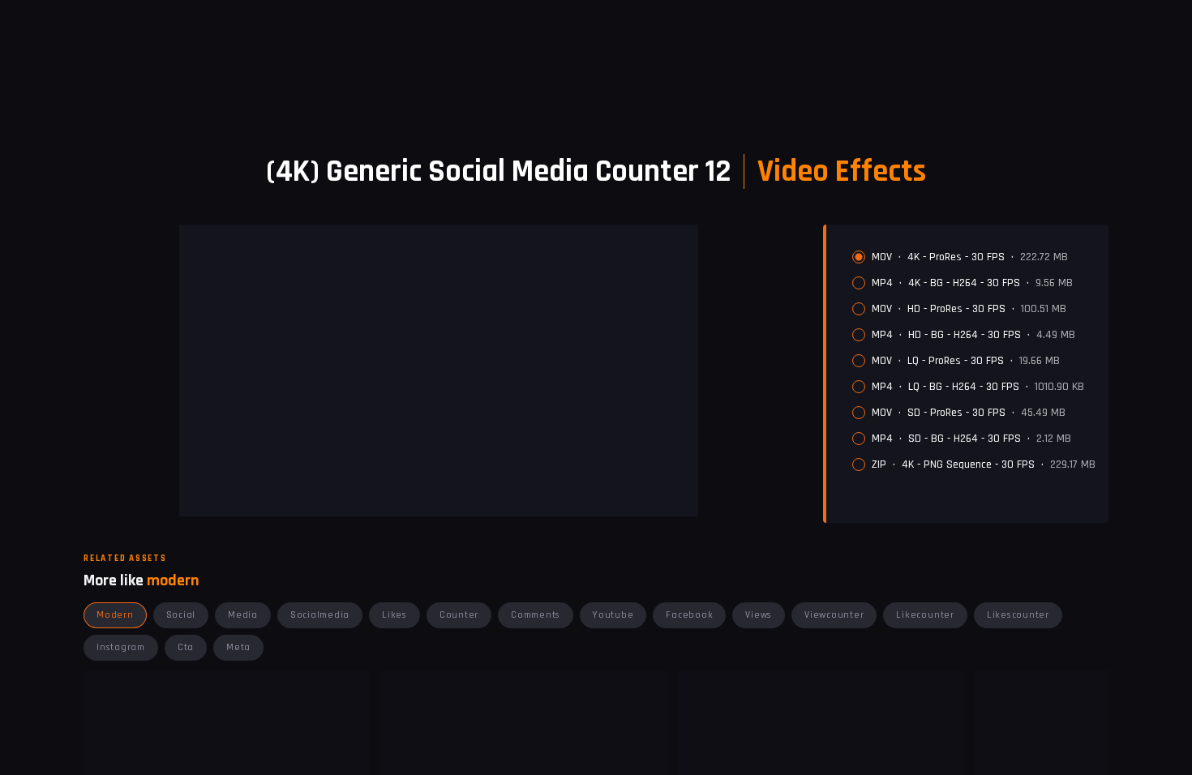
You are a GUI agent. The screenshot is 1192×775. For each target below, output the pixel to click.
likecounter (925, 615)
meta (238, 647)
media (243, 615)
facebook (689, 615)
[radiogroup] (974, 360)
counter (458, 615)
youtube (613, 615)
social (181, 615)
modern (115, 615)
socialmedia (319, 615)
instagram (120, 647)
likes (394, 615)
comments (535, 615)
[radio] (858, 256)
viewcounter (834, 615)
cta (186, 647)
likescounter (1018, 615)
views (758, 615)
